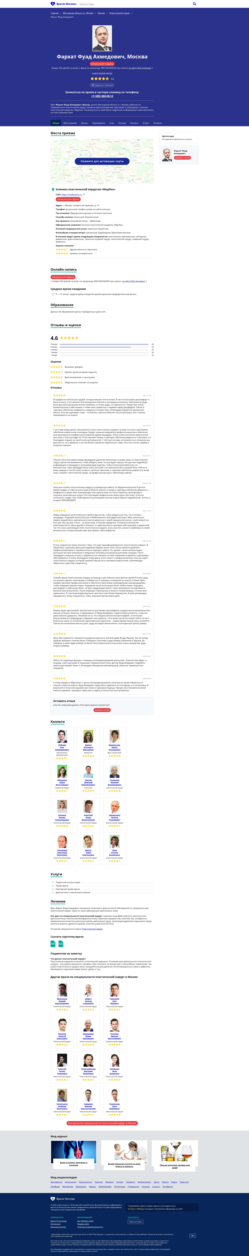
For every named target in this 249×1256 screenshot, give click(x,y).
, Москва (136, 56)
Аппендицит (71, 1182)
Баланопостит (85, 1182)
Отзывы (122, 123)
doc (60, 944)
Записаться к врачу (102, 63)
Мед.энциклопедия (58, 1227)
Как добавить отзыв (85, 1221)
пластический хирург (102, 73)
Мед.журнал (55, 1224)
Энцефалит (168, 1186)
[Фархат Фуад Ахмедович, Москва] (102, 38)
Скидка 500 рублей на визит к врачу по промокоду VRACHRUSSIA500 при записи (89, 68)
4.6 (112, 78)
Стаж (111, 123)
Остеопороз (119, 1186)
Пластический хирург (92, 929)
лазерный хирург (62, 788)
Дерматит (130, 1182)
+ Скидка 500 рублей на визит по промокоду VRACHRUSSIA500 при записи (86, 281)
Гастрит (119, 1182)
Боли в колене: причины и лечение (73, 1163)
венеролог (88, 752)
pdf (53, 944)
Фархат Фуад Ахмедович (90, 56)
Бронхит (99, 1182)
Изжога (165, 1182)
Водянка (110, 1182)
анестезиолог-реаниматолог (62, 753)
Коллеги (134, 123)
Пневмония (133, 1186)
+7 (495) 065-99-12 (102, 96)
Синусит (156, 1186)
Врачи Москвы (66, 4)
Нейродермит (105, 1186)
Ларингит (184, 1182)
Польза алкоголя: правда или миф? (175, 1166)
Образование (98, 123)
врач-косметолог (115, 752)
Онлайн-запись (64, 270)
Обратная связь (135, 1222)
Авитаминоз (56, 1182)
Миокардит (81, 1186)
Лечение (157, 123)
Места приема (70, 123)
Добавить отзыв (102, 710)
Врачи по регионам (59, 1221)
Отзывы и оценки (66, 325)
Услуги (146, 123)
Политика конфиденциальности (90, 1227)
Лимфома (55, 1186)
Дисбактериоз (144, 1182)
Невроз (92, 1186)
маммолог (88, 788)
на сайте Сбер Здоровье (139, 68)
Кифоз (174, 1182)
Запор (156, 1182)
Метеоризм (67, 1186)
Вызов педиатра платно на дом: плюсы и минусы (124, 1165)
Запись (84, 123)
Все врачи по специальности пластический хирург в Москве (102, 1123)
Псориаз (146, 1186)
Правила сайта (83, 1224)
